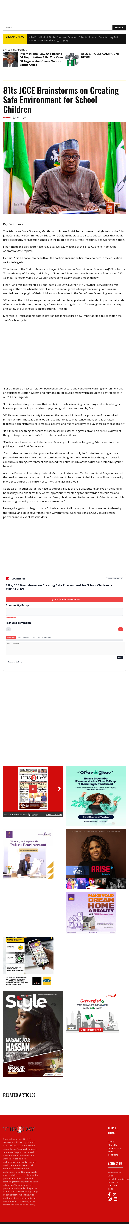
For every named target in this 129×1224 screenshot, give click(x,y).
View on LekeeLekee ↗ (115, 578)
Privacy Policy (114, 1148)
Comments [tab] (11, 637)
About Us (112, 1145)
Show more (11, 618)
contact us (113, 1185)
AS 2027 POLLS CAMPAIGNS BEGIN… (100, 55)
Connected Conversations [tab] (41, 637)
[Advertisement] (64, 548)
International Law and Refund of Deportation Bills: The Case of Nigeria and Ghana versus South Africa (41, 59)
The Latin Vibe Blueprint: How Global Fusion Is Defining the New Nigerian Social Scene (74, 37)
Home (111, 1141)
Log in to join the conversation (65, 599)
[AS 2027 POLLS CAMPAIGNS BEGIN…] (71, 59)
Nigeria (7, 117)
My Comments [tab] (23, 637)
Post (120, 657)
